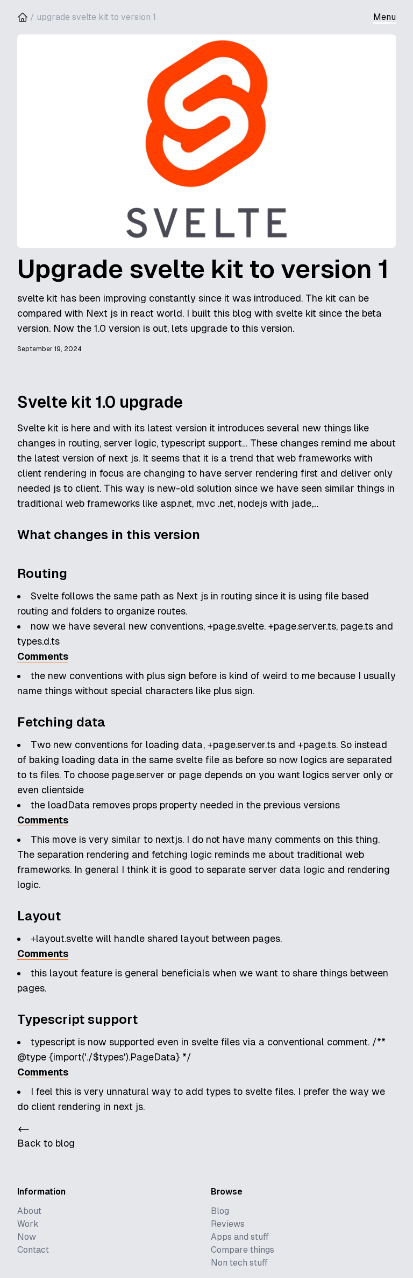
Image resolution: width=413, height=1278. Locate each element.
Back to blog (46, 1143)
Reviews (228, 1224)
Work (28, 1224)
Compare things (242, 1250)
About (29, 1211)
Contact (33, 1250)
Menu (384, 17)
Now (26, 1237)
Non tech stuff (239, 1263)
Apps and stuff (240, 1237)
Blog (220, 1211)
